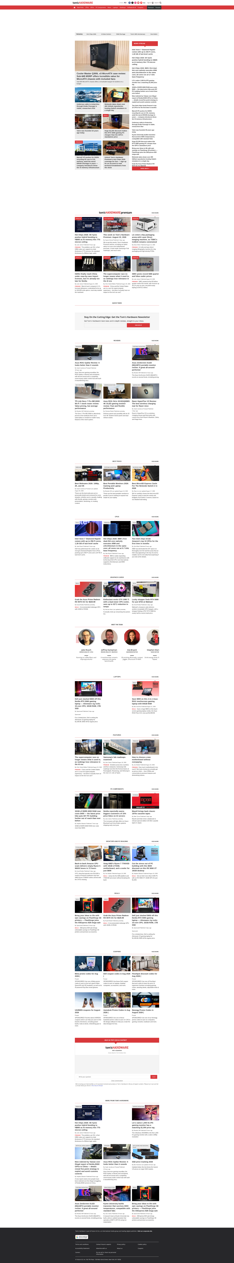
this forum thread (97, 1085)
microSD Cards (137, 467)
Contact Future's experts (103, 1244)
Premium (151, 7)
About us (119, 1248)
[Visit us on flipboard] (141, 3)
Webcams (78, 467)
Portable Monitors (139, 346)
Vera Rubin (153, 34)
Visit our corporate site (144, 1231)
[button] (158, 3)
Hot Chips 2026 (91, 34)
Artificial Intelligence (83, 1145)
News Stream (139, 43)
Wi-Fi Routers (80, 385)
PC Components (101, 7)
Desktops (123, 7)
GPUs (92, 7)
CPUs (87, 7)
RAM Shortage (120, 34)
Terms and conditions (82, 1244)
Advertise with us (101, 1248)
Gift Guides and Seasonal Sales (141, 1146)
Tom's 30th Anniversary (138, 34)
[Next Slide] (156, 639)
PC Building (79, 847)
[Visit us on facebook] (129, 3)
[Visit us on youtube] (138, 3)
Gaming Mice (137, 385)
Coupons (140, 7)
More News (144, 168)
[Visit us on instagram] (135, 3)
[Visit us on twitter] (132, 3)
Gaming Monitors (109, 385)
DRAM (106, 795)
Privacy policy (121, 1244)
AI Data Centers (106, 34)
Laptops (115, 7)
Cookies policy (142, 1244)
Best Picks (80, 7)
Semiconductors (109, 1187)
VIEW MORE (155, 213)
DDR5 (77, 795)
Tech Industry (108, 218)
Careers (77, 1252)
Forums (158, 7)
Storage (135, 795)
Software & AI (131, 7)
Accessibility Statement (82, 1248)
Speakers (78, 346)
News (109, 7)
